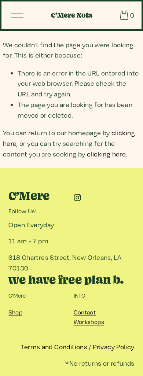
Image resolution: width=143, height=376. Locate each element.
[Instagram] (77, 197)
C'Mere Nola (71, 15)
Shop (15, 312)
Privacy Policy (113, 347)
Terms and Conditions (54, 347)
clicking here (106, 154)
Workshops (89, 321)
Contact (85, 312)
